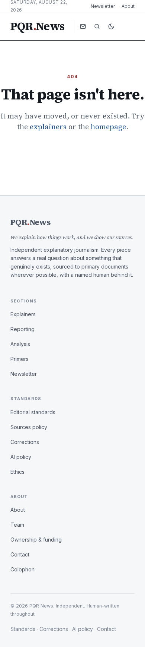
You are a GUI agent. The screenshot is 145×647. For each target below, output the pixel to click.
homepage (108, 126)
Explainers (23, 314)
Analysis (20, 344)
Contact (19, 554)
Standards (22, 629)
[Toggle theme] (111, 26)
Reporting (22, 329)
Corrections (24, 442)
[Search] (97, 26)
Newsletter (103, 6)
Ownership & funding (36, 539)
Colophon (22, 569)
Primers (19, 359)
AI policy (20, 457)
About (128, 6)
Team (17, 524)
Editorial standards (32, 412)
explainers (48, 126)
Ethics (17, 472)
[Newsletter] (83, 26)
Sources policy (28, 427)
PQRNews (37, 26)
